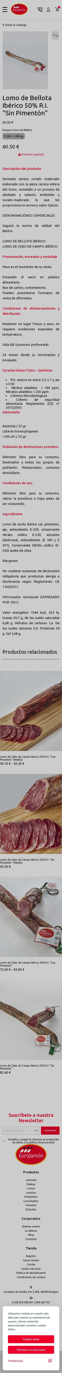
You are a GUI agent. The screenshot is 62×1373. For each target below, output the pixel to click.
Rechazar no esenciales (31, 1350)
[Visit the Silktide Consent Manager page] (50, 1361)
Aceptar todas (31, 1339)
